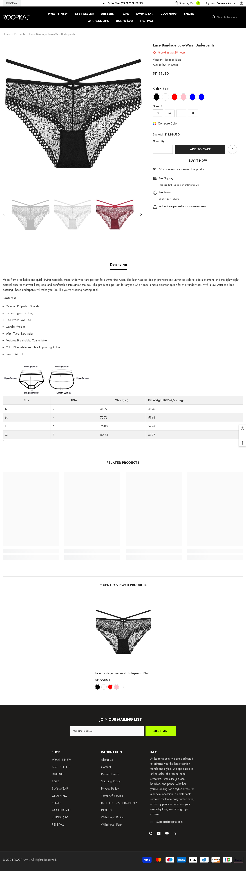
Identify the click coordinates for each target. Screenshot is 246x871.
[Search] (226, 17)
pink (116, 687)
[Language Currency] (241, 3)
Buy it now (198, 161)
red (110, 687)
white (104, 687)
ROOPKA (11, 3)
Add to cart (200, 149)
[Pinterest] (150, 833)
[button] (3, 214)
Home (6, 34)
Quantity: (159, 141)
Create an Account (226, 3)
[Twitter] (175, 833)
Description (118, 264)
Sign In (209, 3)
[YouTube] (167, 833)
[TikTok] (159, 833)
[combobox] (226, 17)
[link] (31, 551)
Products (19, 34)
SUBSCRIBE (160, 731)
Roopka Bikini (173, 60)
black (97, 687)
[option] (72, 112)
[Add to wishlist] (232, 149)
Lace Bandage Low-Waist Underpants (122, 673)
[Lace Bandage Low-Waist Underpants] (123, 631)
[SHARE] (240, 149)
